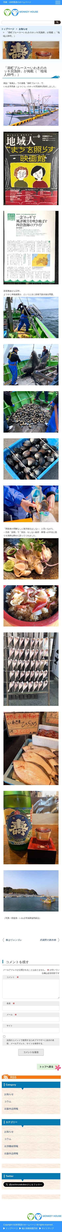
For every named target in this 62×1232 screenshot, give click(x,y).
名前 (11, 1003)
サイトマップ (48, 1228)
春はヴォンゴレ (14, 940)
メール (12, 1014)
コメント (13, 977)
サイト (10, 1026)
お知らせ (23, 29)
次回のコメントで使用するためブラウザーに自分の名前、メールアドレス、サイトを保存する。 (30, 1042)
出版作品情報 (11, 1109)
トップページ (7, 29)
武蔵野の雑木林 (48, 940)
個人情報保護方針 (30, 1228)
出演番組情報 (11, 1146)
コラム (7, 1101)
